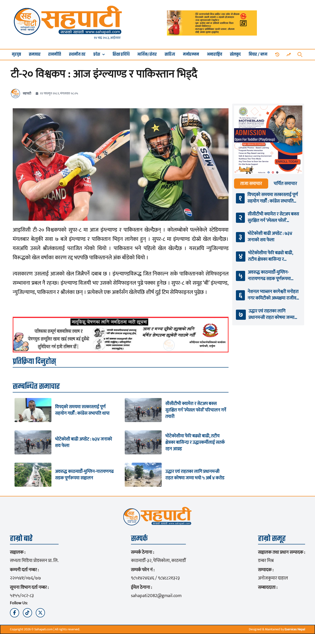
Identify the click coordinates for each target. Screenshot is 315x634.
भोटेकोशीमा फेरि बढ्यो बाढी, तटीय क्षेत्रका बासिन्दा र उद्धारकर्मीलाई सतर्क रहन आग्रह (195, 442)
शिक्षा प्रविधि (121, 54)
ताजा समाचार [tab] (251, 183)
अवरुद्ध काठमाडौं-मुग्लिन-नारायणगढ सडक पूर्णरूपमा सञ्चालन (84, 474)
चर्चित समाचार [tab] (285, 183)
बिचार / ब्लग (258, 54)
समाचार (35, 54)
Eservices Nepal (295, 629)
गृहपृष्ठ (16, 54)
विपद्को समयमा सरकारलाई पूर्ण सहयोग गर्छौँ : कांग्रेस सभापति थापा (82, 410)
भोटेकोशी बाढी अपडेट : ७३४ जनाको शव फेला (83, 442)
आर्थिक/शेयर (147, 54)
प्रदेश (96, 54)
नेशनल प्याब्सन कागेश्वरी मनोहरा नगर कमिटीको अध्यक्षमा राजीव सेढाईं (273, 294)
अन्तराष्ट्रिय (214, 54)
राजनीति (54, 54)
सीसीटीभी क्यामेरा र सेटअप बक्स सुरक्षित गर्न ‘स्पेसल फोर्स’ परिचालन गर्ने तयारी (195, 410)
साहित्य (170, 54)
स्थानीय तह (77, 54)
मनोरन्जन (191, 54)
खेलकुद (235, 54)
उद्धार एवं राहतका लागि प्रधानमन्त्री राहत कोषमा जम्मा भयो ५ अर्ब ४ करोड (194, 474)
